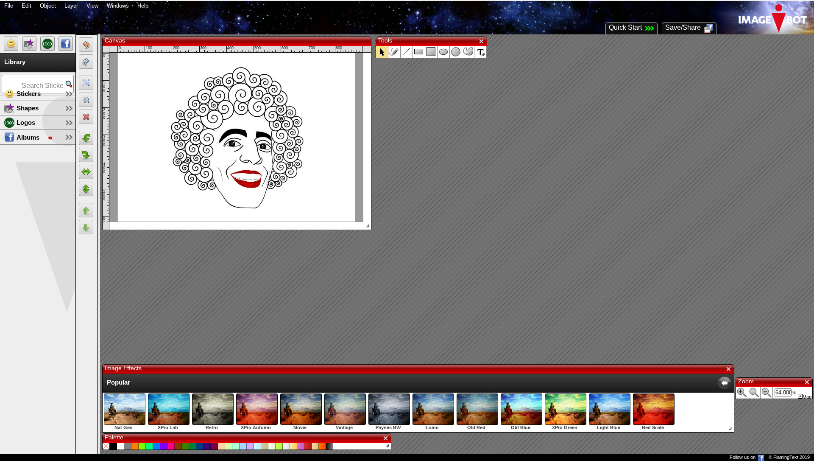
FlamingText (785, 457)
